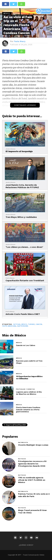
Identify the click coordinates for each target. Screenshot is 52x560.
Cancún (39, 324)
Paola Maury (19, 41)
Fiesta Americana (9, 326)
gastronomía (22, 326)
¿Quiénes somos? (26, 545)
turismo (31, 324)
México (24, 324)
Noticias (16, 324)
